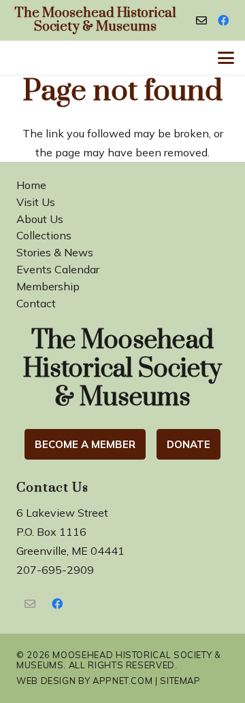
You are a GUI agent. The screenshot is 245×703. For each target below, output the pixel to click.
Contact (36, 303)
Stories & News (54, 252)
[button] (226, 58)
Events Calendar (57, 269)
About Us (39, 219)
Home (31, 185)
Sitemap (180, 680)
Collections (43, 235)
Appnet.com (122, 680)
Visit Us (35, 202)
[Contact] (201, 20)
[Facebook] (223, 20)
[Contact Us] (30, 603)
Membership (48, 286)
